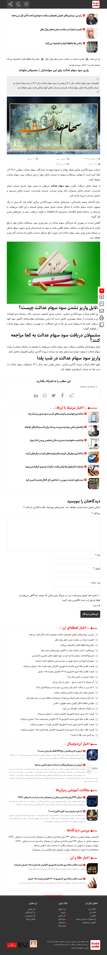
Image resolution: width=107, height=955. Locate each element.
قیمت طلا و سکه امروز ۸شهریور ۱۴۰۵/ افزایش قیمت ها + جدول (66, 671)
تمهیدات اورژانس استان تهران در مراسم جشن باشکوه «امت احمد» (64, 661)
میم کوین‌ (61, 922)
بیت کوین (61, 909)
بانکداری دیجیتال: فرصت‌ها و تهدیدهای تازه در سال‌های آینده (54, 453)
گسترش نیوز (61, 159)
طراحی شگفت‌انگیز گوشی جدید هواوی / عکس (73, 703)
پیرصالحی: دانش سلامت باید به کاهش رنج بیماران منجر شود (67, 650)
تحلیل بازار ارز (91, 903)
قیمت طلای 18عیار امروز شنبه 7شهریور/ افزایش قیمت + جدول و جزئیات (62, 724)
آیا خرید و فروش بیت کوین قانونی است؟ (65, 811)
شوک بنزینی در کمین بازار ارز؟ (80, 677)
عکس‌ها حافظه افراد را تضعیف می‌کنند (63, 43)
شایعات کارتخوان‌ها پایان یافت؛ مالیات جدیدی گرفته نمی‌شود (54, 467)
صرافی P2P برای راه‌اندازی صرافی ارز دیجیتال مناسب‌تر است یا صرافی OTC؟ (49, 797)
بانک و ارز (92, 909)
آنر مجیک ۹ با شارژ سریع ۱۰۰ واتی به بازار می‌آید (73, 682)
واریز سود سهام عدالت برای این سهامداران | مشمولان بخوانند (53, 70)
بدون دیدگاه (61, 164)
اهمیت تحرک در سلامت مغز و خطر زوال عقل (61, 29)
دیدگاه (96, 513)
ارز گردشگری (30, 912)
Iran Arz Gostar (77, 948)
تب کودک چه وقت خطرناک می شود (78, 708)
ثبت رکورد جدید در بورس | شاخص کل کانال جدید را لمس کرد (55, 480)
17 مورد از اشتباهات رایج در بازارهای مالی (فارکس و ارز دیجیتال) (59, 850)
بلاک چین (63, 903)
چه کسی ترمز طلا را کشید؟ (82, 735)
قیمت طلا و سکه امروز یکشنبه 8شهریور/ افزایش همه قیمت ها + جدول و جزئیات (58, 666)
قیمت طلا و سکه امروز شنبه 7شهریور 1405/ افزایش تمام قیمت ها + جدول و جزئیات (57, 719)
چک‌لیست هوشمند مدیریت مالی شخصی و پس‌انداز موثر (57, 440)
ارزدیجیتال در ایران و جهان (86, 919)
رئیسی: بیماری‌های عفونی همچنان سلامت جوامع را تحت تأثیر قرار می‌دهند (46, 15)
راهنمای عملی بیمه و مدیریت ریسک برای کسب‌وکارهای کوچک (54, 427)
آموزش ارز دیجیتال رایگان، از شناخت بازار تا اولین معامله (58, 765)
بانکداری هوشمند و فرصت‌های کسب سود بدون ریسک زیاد (56, 414)
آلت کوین (61, 915)
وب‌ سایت (95, 582)
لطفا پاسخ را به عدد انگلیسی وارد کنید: (81, 600)
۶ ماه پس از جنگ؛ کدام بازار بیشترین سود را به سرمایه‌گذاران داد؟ (65, 687)
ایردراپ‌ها (61, 925)
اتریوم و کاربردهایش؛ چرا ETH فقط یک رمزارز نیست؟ (59, 751)
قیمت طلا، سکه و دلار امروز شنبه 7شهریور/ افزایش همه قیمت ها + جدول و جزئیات (57, 730)
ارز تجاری (33, 903)
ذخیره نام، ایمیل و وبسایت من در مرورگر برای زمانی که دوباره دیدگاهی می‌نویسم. (58, 595)
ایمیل (96, 568)
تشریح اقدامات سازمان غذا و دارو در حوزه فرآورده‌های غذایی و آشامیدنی (63, 656)
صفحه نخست (94, 65)
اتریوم (63, 912)
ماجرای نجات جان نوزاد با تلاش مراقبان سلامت (74, 693)
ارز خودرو (31, 909)
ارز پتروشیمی (30, 915)
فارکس (93, 915)
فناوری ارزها (30, 919)
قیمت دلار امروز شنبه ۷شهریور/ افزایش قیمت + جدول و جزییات (65, 714)
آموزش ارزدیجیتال (89, 922)
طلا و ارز (92, 912)
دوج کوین (61, 919)
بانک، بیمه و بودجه (77, 65)
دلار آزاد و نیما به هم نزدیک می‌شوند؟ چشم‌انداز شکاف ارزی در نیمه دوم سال (60, 698)
